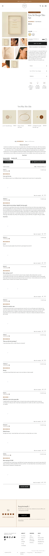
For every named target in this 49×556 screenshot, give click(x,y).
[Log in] (43, 6)
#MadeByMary (41, 541)
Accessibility (22, 552)
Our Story (23, 535)
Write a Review (39, 162)
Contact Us (40, 543)
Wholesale (23, 545)
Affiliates (23, 541)
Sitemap (21, 554)
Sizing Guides (41, 537)
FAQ (39, 535)
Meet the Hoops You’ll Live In (24, 1)
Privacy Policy (30, 552)
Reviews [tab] (6, 158)
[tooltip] (28, 144)
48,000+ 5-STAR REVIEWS (8, 517)
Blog (22, 539)
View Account (31, 536)
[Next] (41, 117)
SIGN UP (24, 515)
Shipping (31, 542)
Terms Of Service (38, 552)
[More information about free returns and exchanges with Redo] (46, 39)
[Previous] (7, 117)
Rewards (23, 537)
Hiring (22, 543)
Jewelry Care (41, 539)
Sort (35, 166)
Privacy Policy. (21, 520)
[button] (24, 155)
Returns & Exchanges (32, 540)
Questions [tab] (14, 158)
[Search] (40, 6)
